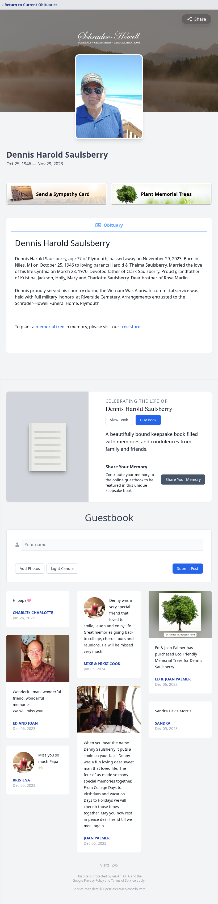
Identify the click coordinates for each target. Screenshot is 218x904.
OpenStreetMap (115, 889)
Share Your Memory (183, 479)
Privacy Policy (94, 880)
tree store (130, 327)
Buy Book (148, 419)
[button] (37, 658)
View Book (119, 419)
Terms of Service (123, 880)
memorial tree (50, 327)
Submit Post (187, 568)
